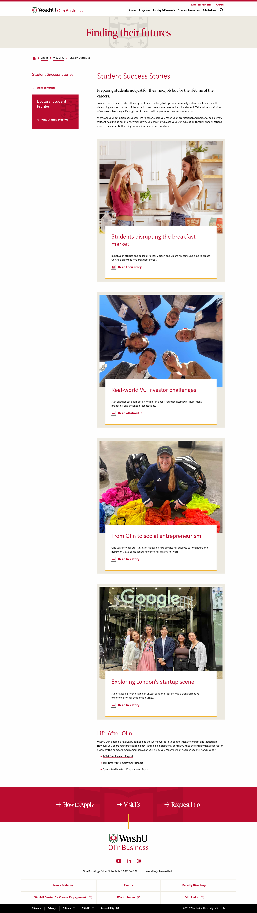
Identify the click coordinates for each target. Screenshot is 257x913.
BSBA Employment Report (118, 756)
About (44, 58)
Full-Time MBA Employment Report (123, 763)
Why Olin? (58, 58)
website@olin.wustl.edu (159, 871)
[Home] (34, 58)
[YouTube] (119, 862)
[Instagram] (139, 862)
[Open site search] (221, 10)
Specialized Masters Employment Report (126, 769)
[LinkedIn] (129, 862)
